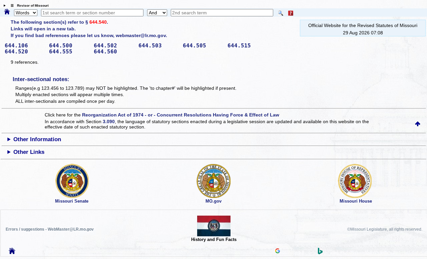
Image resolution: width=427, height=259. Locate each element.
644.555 (69, 51)
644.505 (203, 45)
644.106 (25, 45)
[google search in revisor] (277, 251)
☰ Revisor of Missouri (28, 5)
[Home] (7, 12)
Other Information (37, 139)
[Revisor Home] (12, 252)
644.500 (69, 45)
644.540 (98, 22)
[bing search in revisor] (320, 252)
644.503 (158, 45)
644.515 (248, 45)
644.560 (114, 51)
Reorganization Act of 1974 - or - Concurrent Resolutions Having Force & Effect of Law (180, 114)
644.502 (114, 45)
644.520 (25, 51)
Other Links (28, 152)
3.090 (109, 121)
